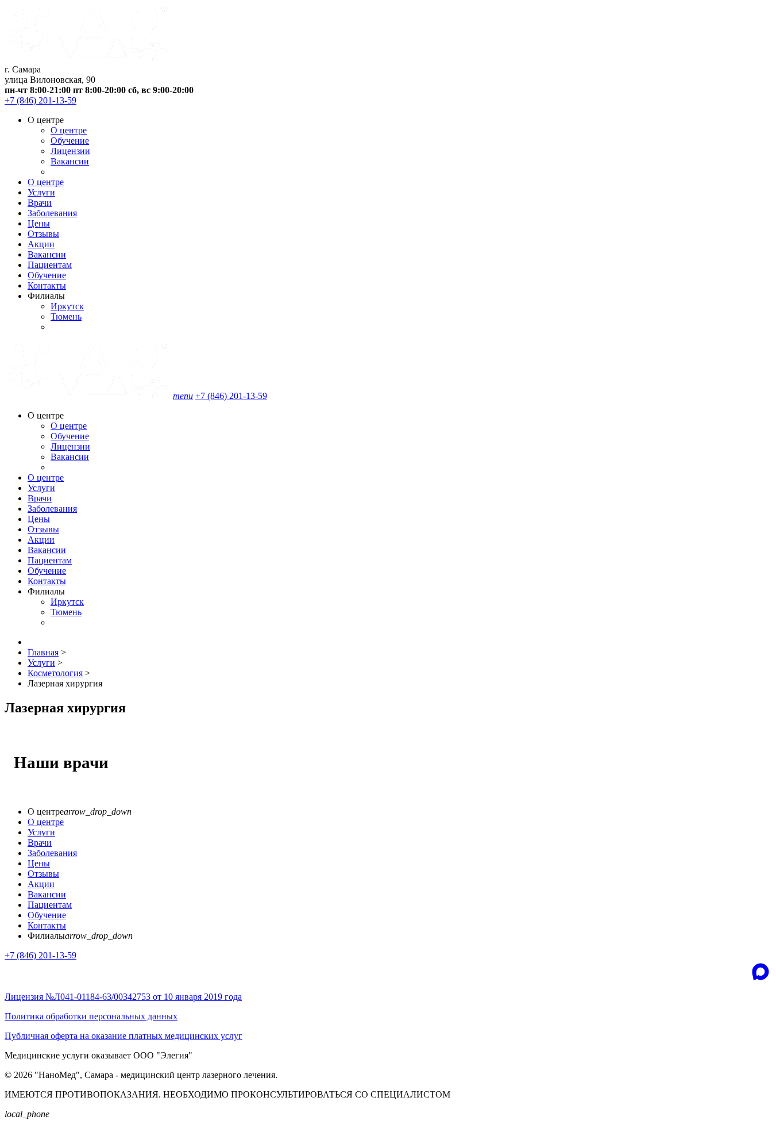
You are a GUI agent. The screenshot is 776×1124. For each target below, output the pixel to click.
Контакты (47, 285)
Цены (39, 223)
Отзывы (43, 234)
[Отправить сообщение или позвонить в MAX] (760, 972)
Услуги (41, 192)
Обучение (70, 140)
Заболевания (52, 213)
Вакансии (70, 161)
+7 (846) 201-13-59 (40, 100)
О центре (69, 130)
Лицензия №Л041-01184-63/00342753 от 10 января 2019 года (123, 997)
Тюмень (66, 316)
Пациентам (50, 265)
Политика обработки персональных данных (91, 1016)
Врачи (40, 203)
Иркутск (67, 306)
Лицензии (70, 151)
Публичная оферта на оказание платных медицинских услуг (123, 1036)
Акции (41, 244)
